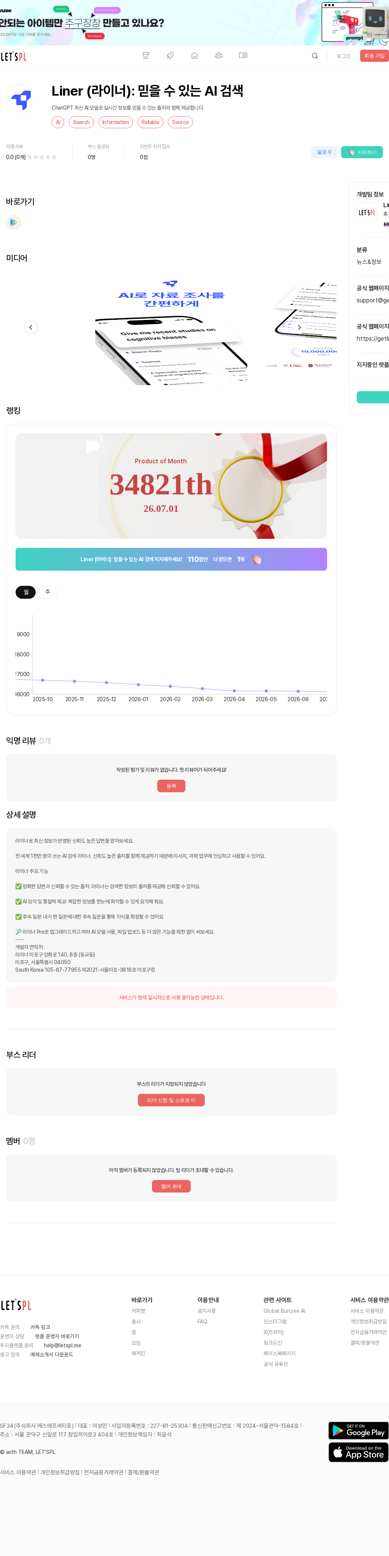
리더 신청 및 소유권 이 (171, 1100)
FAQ (202, 1321)
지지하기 (367, 152)
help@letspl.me (62, 1345)
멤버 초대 (171, 1186)
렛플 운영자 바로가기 (57, 1336)
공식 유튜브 (276, 1364)
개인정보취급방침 (368, 1321)
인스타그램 (275, 1321)
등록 (171, 786)
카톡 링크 (40, 1327)
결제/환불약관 (365, 1343)
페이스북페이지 (280, 1353)
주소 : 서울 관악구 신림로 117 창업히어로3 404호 (57, 1434)
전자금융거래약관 (368, 1332)
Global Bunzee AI (284, 1311)
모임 (136, 1343)
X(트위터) (274, 1332)
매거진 (138, 1353)
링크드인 (273, 1343)
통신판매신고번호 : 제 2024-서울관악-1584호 (245, 1425)
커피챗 (138, 1311)
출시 (136, 1321)
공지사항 (207, 1311)
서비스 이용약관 (367, 1311)
